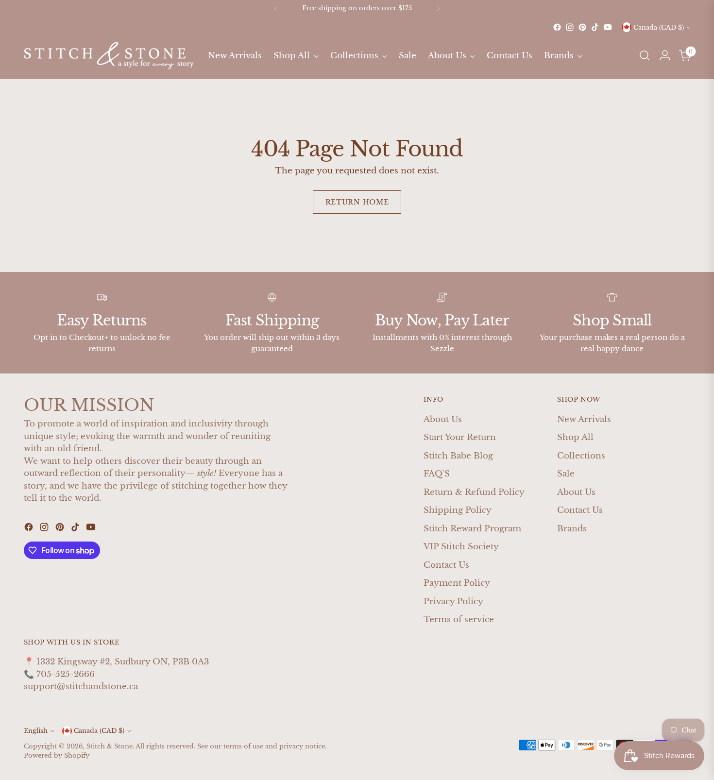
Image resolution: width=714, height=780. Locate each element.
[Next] (438, 8)
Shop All (575, 437)
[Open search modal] (644, 55)
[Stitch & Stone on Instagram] (569, 27)
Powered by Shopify (56, 755)
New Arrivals (584, 419)
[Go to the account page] (665, 55)
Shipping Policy (458, 510)
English (36, 731)
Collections (581, 456)
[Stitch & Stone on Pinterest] (582, 27)
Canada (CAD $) (658, 27)
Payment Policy (457, 583)
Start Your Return (460, 437)
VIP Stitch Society (461, 547)
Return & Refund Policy (474, 492)
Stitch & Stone (109, 746)
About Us (443, 419)
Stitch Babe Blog (458, 456)
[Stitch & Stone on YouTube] (607, 27)
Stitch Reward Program (472, 529)
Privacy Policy (453, 601)
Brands (572, 529)
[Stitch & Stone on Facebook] (557, 27)
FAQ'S (437, 474)
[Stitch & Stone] (109, 55)
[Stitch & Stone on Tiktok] (595, 27)
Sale (566, 474)
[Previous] (276, 8)
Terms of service (459, 619)
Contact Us (446, 565)
